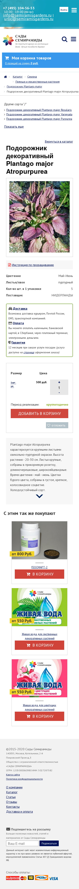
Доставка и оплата (19, 811)
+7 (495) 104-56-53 (18, 8)
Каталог (11, 792)
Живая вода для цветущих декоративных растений (39, 707)
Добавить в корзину (39, 413)
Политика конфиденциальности (24, 778)
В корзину (42, 574)
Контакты (13, 807)
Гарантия (18, 342)
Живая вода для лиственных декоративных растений (39, 636)
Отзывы (11, 802)
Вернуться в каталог (59, 141)
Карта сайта (13, 774)
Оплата (18, 323)
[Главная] (6, 76)
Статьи (11, 797)
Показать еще (14, 126)
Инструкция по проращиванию (33, 265)
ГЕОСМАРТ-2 (39, 567)
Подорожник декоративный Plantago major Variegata (39, 114)
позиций (21, 63)
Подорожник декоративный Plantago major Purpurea (39, 119)
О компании (14, 787)
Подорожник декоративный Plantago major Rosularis (39, 110)
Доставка (20, 308)
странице (28, 352)
